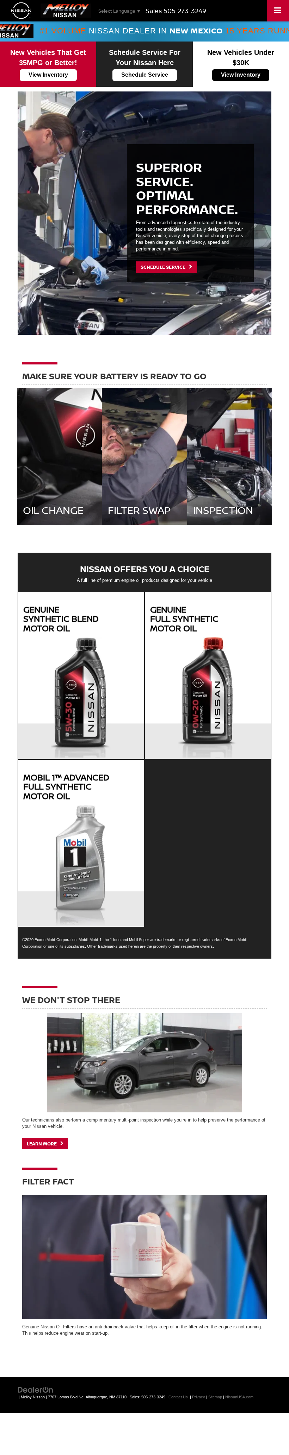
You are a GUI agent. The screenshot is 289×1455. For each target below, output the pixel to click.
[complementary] (268, 1434)
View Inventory (48, 75)
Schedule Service (144, 75)
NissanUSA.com (239, 1397)
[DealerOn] (36, 1389)
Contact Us (178, 1397)
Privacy (198, 1397)
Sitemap (215, 1397)
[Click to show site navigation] (278, 10)
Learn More (42, 1144)
